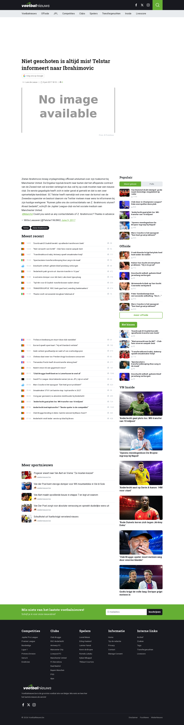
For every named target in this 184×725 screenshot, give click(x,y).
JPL (56, 13)
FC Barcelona (56, 662)
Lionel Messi (84, 637)
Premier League (28, 641)
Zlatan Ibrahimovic (40, 228)
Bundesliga (26, 645)
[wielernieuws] (56, 686)
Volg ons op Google (34, 76)
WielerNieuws (157, 717)
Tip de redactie (114, 641)
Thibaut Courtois (86, 662)
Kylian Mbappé (85, 658)
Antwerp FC (55, 645)
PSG (52, 674)
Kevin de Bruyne (86, 649)
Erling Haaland (85, 641)
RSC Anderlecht (57, 641)
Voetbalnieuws (29, 13)
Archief (140, 637)
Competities (68, 13)
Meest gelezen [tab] (130, 184)
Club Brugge (55, 637)
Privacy (111, 645)
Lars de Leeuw (31, 82)
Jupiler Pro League (30, 637)
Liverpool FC (55, 654)
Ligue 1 (25, 649)
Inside (128, 13)
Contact (111, 649)
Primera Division (29, 654)
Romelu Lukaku (85, 654)
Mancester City (56, 649)
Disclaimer (133, 717)
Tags (139, 645)
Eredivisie (26, 662)
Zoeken (140, 641)
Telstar (26, 228)
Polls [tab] (152, 184)
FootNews (144, 717)
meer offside (141, 315)
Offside (45, 13)
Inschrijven (155, 612)
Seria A (25, 658)
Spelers (94, 13)
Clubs (82, 13)
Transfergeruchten (111, 13)
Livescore (141, 13)
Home (110, 637)
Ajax (52, 678)
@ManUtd (27, 214)
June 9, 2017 (68, 220)
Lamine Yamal (85, 645)
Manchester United (58, 658)
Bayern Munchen (57, 670)
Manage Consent (115, 654)
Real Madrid (55, 666)
